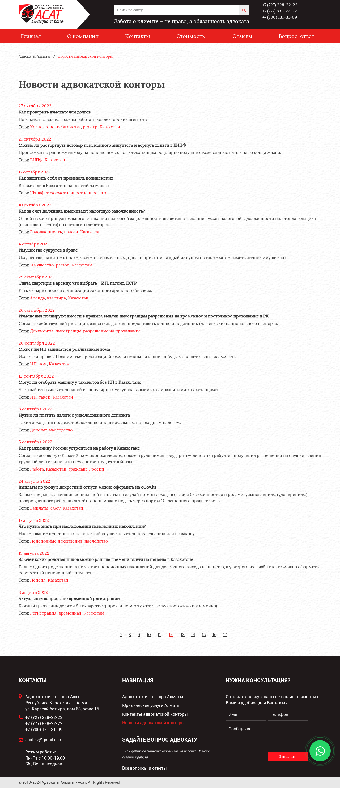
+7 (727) (280, 4)
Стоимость (190, 36)
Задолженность (46, 232)
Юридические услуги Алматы (151, 705)
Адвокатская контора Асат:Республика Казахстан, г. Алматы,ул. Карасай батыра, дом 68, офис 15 (62, 702)
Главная (31, 36)
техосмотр (57, 192)
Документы (41, 331)
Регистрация (43, 613)
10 (149, 634)
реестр (90, 127)
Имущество (42, 265)
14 (193, 634)
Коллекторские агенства (55, 127)
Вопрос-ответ (296, 36)
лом (43, 364)
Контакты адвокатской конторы (155, 714)
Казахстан (110, 127)
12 (171, 634)
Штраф (37, 192)
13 (183, 634)
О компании (83, 36)
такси (44, 397)
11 (159, 634)
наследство (61, 430)
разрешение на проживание (112, 331)
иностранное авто (88, 192)
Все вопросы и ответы (144, 768)
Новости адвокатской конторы (153, 722)
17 (225, 634)
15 (204, 634)
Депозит (38, 430)
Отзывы (242, 36)
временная (70, 613)
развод (62, 265)
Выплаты (39, 508)
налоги (71, 232)
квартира (56, 298)
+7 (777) (279, 11)
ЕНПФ (36, 160)
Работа (37, 469)
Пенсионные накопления (56, 541)
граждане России (86, 469)
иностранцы (68, 331)
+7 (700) (279, 17)
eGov (55, 508)
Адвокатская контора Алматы (152, 696)
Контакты (137, 36)
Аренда (37, 298)
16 (214, 634)
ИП (33, 364)
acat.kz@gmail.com (43, 739)
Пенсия (38, 580)
